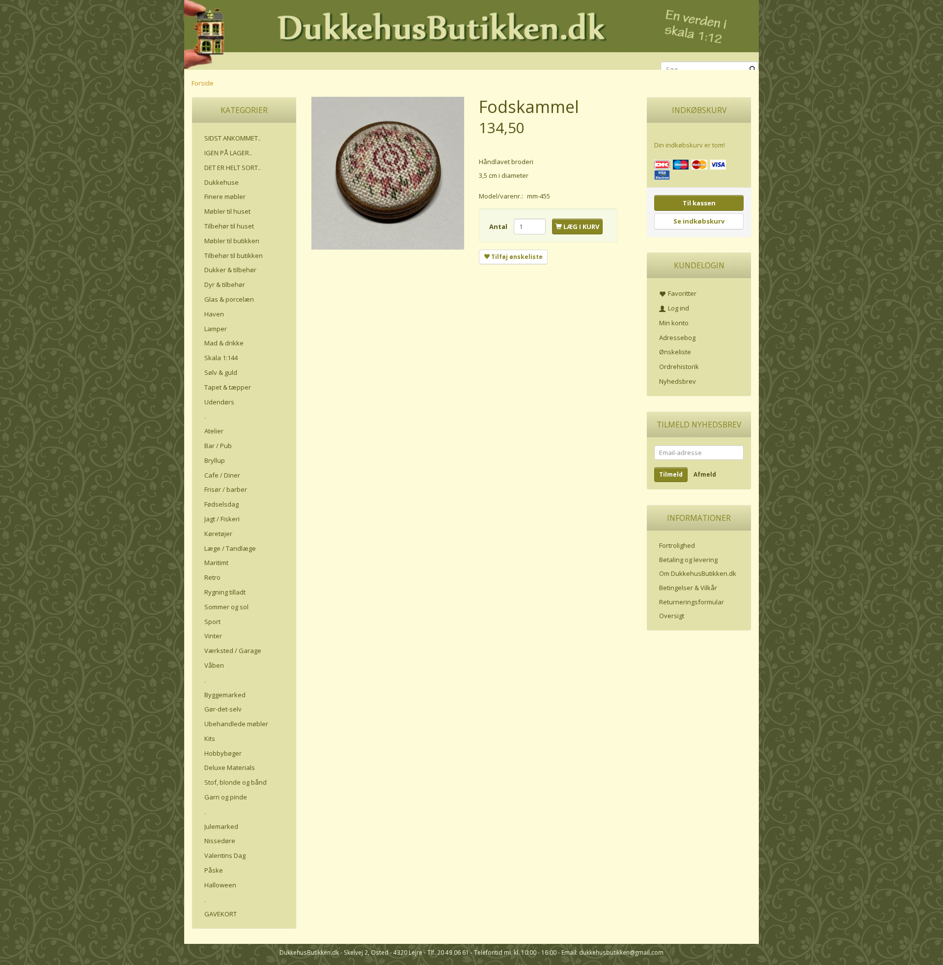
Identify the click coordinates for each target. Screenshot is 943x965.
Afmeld (704, 474)
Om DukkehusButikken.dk (697, 573)
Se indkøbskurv (698, 221)
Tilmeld (671, 474)
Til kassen (699, 203)
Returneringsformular (691, 601)
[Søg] (752, 69)
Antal (499, 226)
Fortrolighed (677, 545)
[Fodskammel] (387, 173)
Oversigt (671, 615)
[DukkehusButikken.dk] (471, 33)
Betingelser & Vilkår (688, 587)
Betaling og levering (688, 559)
